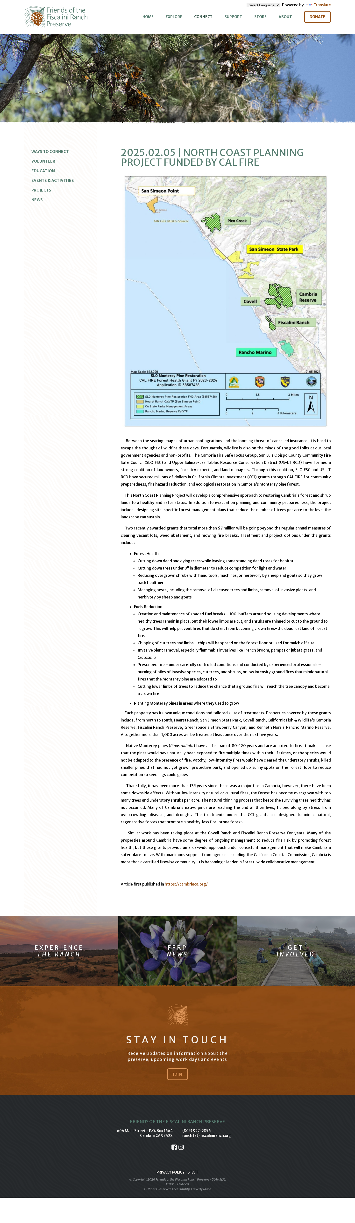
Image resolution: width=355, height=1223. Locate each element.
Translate (322, 4)
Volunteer (43, 161)
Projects (41, 190)
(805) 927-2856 (196, 1130)
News (37, 199)
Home (148, 16)
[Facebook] (174, 1147)
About (285, 16)
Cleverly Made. (201, 1189)
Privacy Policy (170, 1172)
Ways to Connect (50, 151)
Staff (193, 1172)
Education (43, 170)
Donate (317, 16)
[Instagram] (181, 1147)
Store (260, 16)
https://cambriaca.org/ (186, 884)
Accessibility (181, 1189)
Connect (203, 16)
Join (177, 1074)
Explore (174, 16)
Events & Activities (52, 180)
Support (233, 16)
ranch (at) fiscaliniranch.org (206, 1135)
